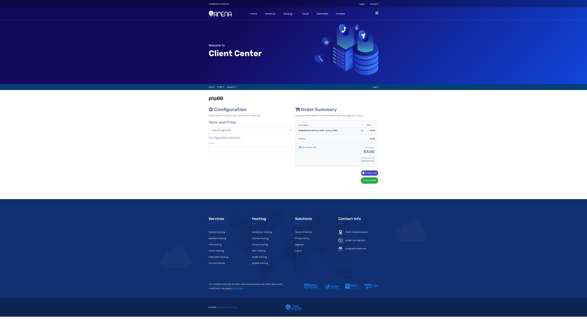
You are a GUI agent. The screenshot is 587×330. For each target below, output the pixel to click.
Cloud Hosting (216, 250)
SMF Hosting (259, 250)
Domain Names (217, 263)
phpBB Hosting (260, 263)
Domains (270, 13)
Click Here (238, 288)
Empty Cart (370, 172)
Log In (375, 87)
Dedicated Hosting (218, 256)
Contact (340, 13)
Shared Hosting (217, 232)
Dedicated (322, 13)
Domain (212, 143)
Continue (368, 180)
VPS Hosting (215, 244)
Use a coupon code (308, 147)
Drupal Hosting (260, 244)
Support (374, 3)
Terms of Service (303, 232)
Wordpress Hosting (262, 232)
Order (220, 87)
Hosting (287, 13)
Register (299, 244)
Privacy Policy (302, 238)
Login (362, 3)
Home (253, 13)
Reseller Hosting (217, 238)
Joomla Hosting (260, 238)
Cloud (305, 13)
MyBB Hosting (259, 256)
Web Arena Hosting (226, 307)
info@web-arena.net (219, 3)
